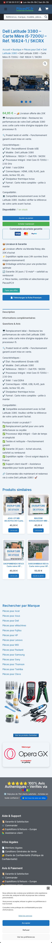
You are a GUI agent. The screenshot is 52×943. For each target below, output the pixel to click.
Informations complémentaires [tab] (19, 318)
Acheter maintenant (26, 224)
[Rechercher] (46, 17)
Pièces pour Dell (11, 620)
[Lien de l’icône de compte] (40, 9)
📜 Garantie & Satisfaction (15, 821)
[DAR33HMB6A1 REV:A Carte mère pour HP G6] (38, 550)
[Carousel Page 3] (30, 102)
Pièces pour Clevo (12, 674)
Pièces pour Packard (13, 650)
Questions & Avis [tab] (11, 324)
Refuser (26, 930)
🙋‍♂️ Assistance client (12, 833)
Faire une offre (11, 290)
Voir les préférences (26, 937)
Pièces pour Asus (11, 616)
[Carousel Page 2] (26, 102)
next (46, 83)
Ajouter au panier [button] (38, 576)
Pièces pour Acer (11, 611)
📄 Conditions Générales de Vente (19, 851)
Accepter (26, 923)
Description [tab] (9, 312)
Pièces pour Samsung (14, 654)
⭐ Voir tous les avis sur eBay (34, 798)
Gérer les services (25, 916)
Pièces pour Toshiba (13, 669)
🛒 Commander (10, 825)
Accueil (6, 49)
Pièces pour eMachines (14, 625)
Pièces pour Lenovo (12, 640)
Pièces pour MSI (11, 645)
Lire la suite (13, 530)
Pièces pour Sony (11, 659)
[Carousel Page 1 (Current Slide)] (22, 102)
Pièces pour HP (10, 635)
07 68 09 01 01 (12, 2)
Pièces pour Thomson (13, 664)
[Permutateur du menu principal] (6, 9)
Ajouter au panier (26, 218)
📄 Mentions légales (12, 848)
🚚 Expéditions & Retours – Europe (19, 829)
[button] (48, 888)
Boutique (17, 49)
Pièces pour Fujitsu (12, 630)
